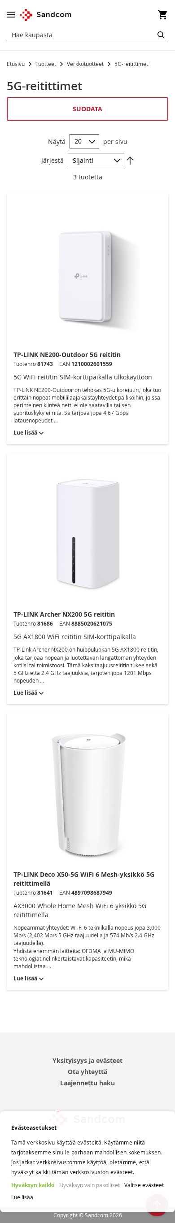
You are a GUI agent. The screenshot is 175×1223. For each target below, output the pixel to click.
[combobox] (87, 35)
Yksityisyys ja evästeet (87, 1060)
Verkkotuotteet (86, 63)
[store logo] (46, 15)
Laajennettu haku (87, 1083)
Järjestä (52, 160)
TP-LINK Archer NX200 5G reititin (64, 614)
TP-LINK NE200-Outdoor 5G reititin (67, 354)
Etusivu (16, 63)
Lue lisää (22, 1197)
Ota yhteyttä (87, 1071)
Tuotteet (46, 63)
